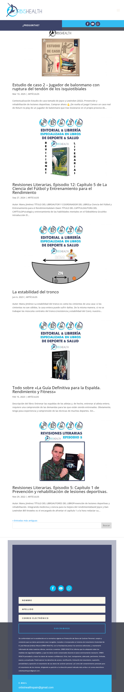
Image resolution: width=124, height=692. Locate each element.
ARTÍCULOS (33, 93)
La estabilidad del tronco (35, 292)
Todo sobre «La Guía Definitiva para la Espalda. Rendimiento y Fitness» (56, 389)
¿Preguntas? (31, 25)
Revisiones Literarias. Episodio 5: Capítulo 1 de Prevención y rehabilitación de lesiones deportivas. (60, 489)
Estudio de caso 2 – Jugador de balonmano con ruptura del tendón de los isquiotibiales (56, 86)
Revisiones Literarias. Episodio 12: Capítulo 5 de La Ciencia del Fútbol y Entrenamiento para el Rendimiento (59, 188)
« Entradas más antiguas (24, 520)
